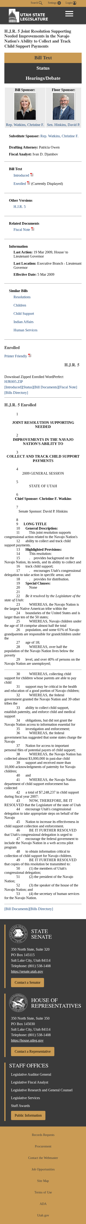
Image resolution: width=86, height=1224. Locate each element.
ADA (43, 1204)
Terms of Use (43, 1192)
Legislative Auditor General (31, 1074)
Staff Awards (20, 1106)
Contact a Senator (27, 982)
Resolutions (22, 297)
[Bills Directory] (16, 393)
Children (20, 305)
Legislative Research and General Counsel (41, 1090)
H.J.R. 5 (20, 207)
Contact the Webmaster (43, 1158)
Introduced (21, 175)
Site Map (43, 1181)
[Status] (27, 387)
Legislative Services (25, 1098)
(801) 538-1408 (39, 966)
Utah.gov (43, 1215)
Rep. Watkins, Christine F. (59, 136)
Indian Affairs (23, 322)
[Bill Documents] (45, 387)
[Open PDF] (31, 175)
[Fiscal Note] (67, 387)
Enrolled (20, 184)
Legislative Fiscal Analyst (29, 1082)
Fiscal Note (22, 230)
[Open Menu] (69, 14)
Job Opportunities (43, 1169)
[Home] (28, 15)
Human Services (25, 330)
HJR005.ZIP (13, 382)
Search (35, 2)
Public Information (28, 1115)
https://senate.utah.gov (27, 971)
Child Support (24, 313)
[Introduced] (13, 387)
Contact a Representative (33, 1051)
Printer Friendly (16, 356)
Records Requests (43, 1135)
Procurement (43, 1146)
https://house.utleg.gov (27, 1040)
